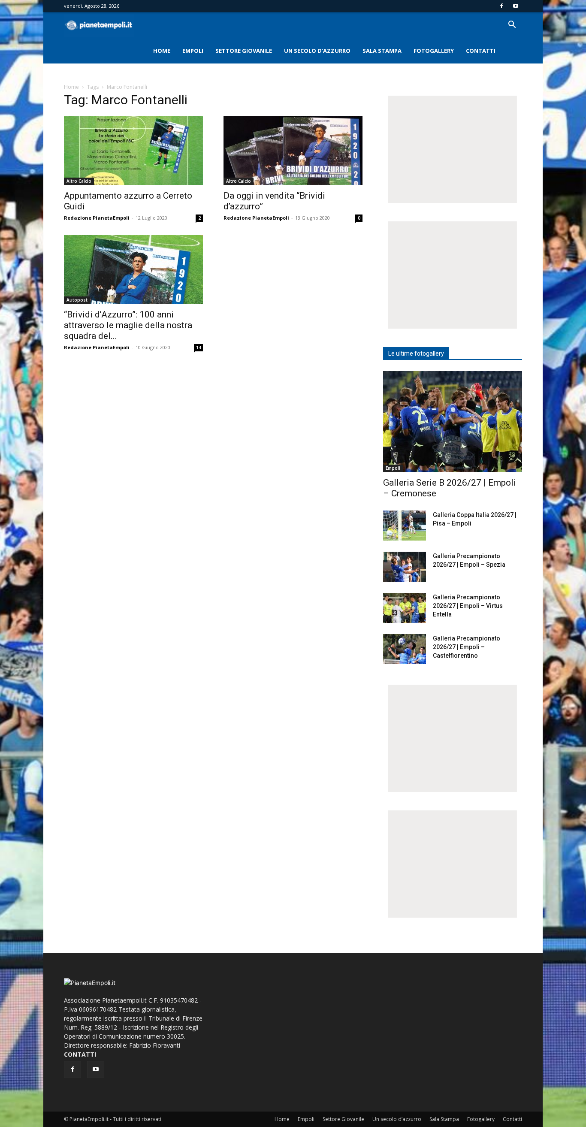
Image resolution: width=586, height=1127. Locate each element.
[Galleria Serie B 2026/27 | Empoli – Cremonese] (452, 421)
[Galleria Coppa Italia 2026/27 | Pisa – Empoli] (404, 526)
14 (198, 347)
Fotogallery (434, 50)
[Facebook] (501, 6)
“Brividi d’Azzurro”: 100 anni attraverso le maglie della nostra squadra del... (128, 325)
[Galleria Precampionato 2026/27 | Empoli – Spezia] (404, 567)
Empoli (192, 50)
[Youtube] (515, 6)
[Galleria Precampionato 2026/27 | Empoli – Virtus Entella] (404, 608)
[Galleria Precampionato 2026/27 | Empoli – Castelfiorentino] (404, 649)
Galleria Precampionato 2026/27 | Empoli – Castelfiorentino (466, 647)
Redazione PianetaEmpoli (97, 218)
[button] (511, 25)
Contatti (480, 50)
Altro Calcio (78, 181)
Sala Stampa (382, 50)
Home (161, 50)
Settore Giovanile (243, 50)
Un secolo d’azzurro (317, 50)
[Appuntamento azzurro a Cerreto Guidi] (133, 150)
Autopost (77, 300)
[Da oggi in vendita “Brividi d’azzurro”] (293, 150)
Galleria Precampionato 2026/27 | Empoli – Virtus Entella (468, 606)
